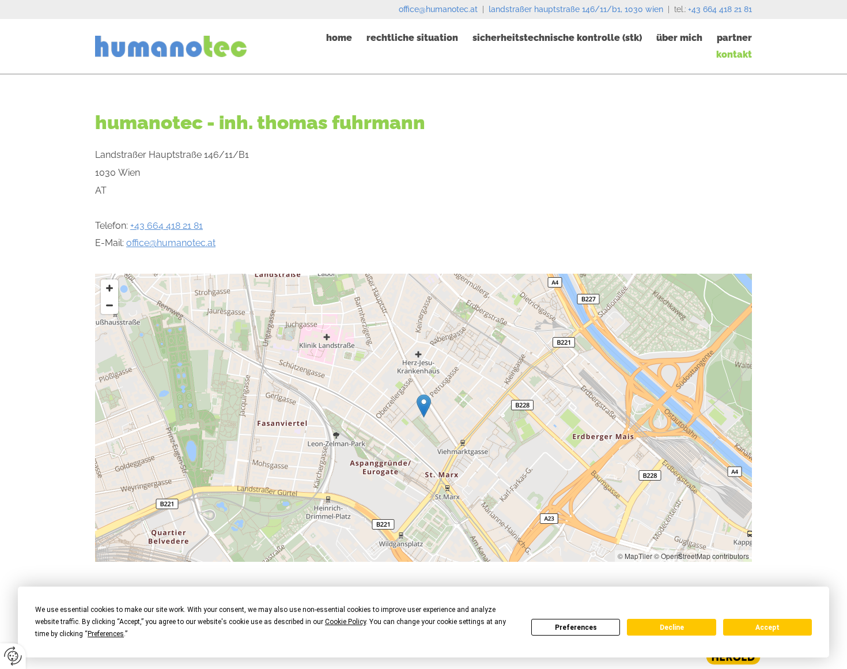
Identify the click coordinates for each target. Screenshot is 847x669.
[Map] (423, 418)
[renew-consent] (13, 656)
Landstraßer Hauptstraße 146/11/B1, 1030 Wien (576, 9)
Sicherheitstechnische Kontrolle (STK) (557, 37)
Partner (734, 37)
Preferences (576, 627)
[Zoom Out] (109, 305)
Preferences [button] (106, 634)
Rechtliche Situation (412, 37)
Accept (767, 627)
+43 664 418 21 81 (720, 9)
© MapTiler (635, 556)
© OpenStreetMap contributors (701, 556)
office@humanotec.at (438, 9)
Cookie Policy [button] (345, 622)
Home (339, 37)
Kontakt (734, 54)
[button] (424, 406)
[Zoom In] (109, 288)
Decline (672, 627)
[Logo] (171, 46)
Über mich (679, 37)
